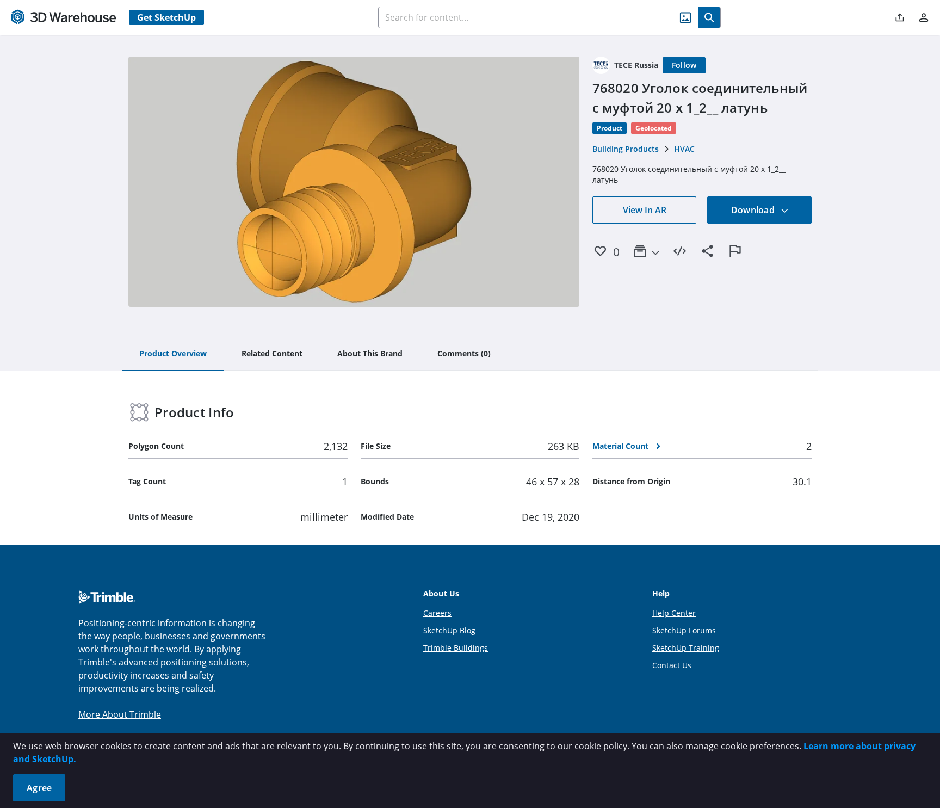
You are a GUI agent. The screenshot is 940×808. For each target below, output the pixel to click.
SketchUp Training (685, 648)
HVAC (684, 149)
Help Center (674, 613)
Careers (437, 613)
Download (754, 210)
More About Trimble (119, 714)
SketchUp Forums (684, 630)
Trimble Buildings (455, 648)
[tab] (173, 354)
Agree (39, 788)
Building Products (625, 149)
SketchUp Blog (449, 630)
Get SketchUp (166, 17)
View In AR (644, 210)
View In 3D (353, 182)
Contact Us (671, 665)
